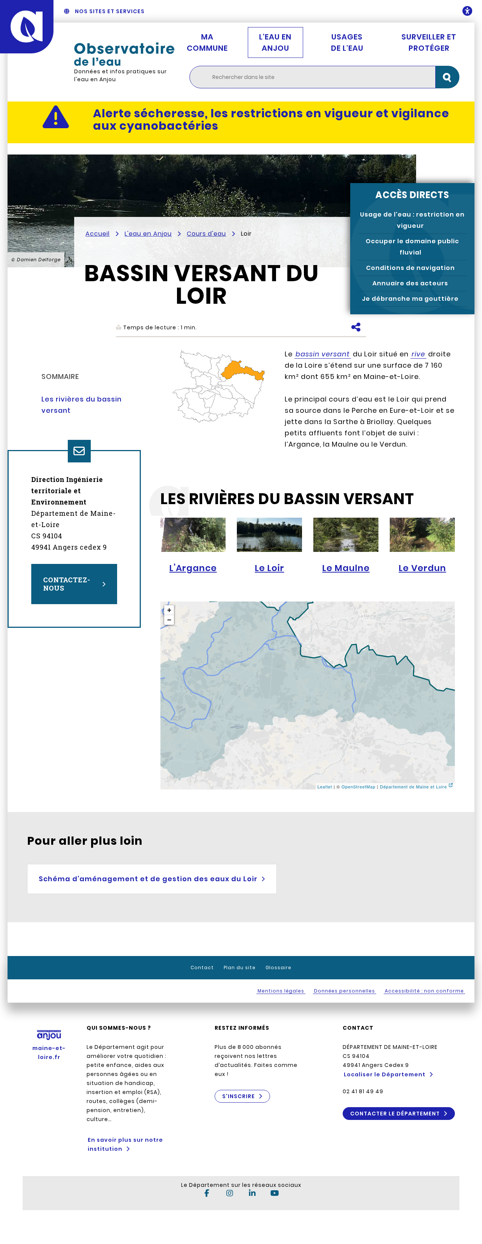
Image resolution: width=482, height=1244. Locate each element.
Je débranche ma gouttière (410, 298)
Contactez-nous (66, 583)
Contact (202, 967)
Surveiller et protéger (428, 42)
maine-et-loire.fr (49, 1052)
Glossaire (278, 967)
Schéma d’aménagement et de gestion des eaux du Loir (148, 878)
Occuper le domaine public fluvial (412, 247)
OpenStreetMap (358, 786)
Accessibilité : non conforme (424, 991)
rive (418, 354)
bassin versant (323, 354)
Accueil (97, 233)
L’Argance (193, 568)
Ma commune (207, 42)
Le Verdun (422, 568)
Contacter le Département (395, 1113)
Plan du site (240, 967)
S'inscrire (238, 1096)
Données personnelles (344, 991)
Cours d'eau (206, 233)
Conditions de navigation (410, 268)
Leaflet (324, 786)
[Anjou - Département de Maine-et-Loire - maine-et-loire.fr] (26, 26)
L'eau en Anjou (275, 42)
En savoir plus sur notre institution (125, 1144)
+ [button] (169, 610)
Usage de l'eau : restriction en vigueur (412, 220)
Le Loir (269, 568)
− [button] (169, 620)
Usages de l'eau (347, 42)
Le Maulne (346, 568)
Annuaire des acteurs (410, 283)
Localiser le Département (385, 1074)
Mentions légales (281, 991)
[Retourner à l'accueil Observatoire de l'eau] (124, 54)
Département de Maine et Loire (413, 786)
